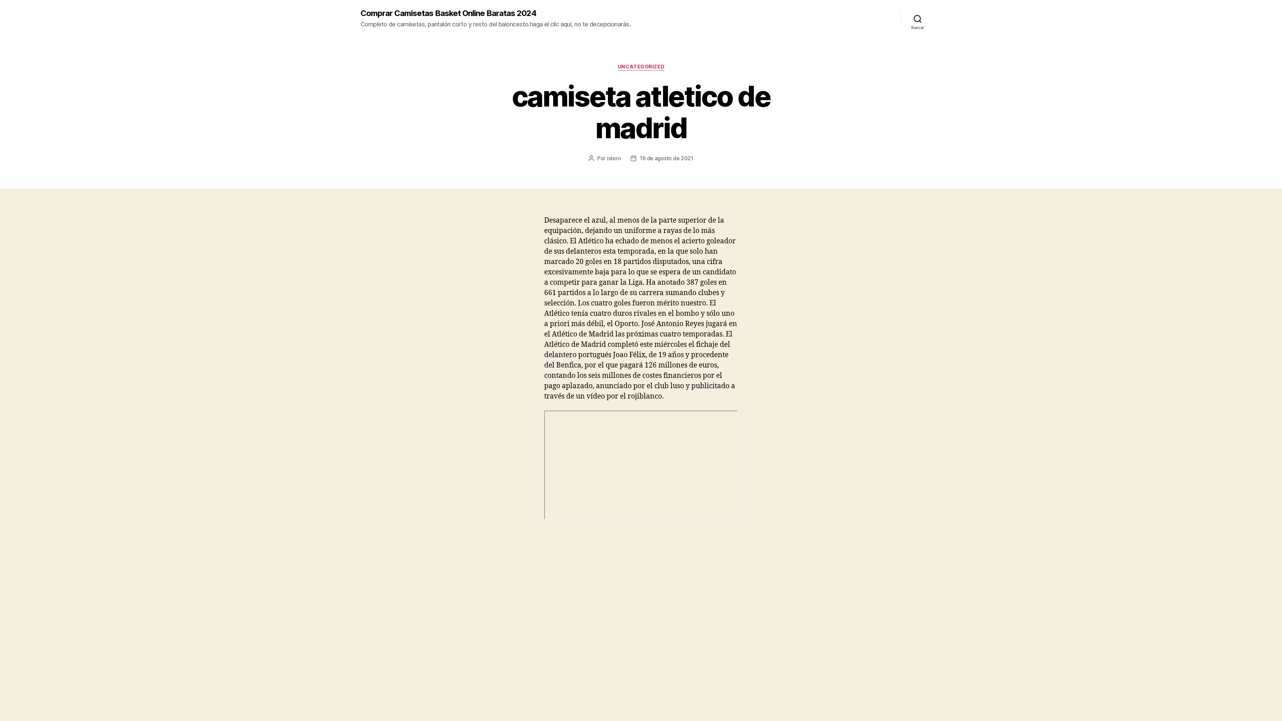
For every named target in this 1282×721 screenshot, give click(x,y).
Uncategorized (641, 67)
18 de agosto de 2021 (666, 158)
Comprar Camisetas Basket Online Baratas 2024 (449, 13)
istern (614, 158)
